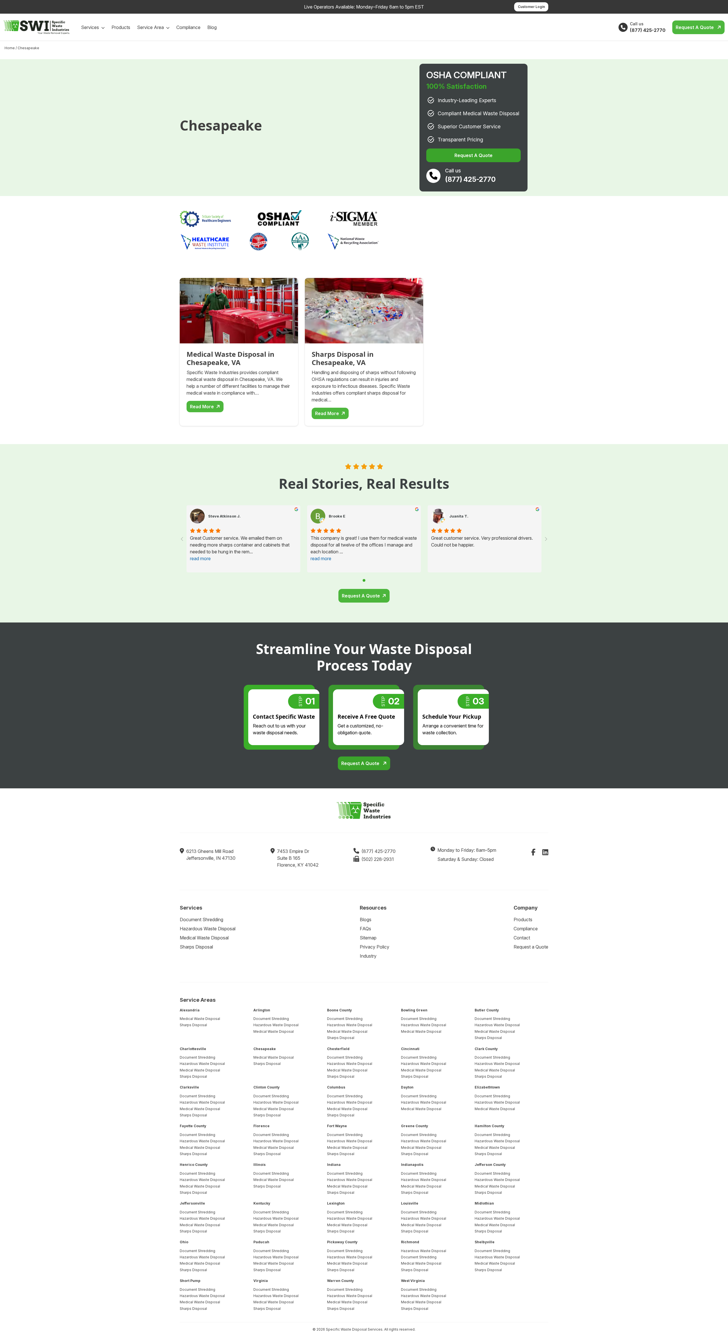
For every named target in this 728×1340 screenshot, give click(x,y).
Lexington (336, 1203)
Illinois (259, 1164)
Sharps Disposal (196, 947)
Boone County (339, 1010)
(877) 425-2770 (378, 851)
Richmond (410, 1242)
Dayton (407, 1087)
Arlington (261, 1010)
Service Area (151, 27)
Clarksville (189, 1087)
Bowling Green (414, 1010)
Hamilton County (489, 1126)
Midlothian (484, 1203)
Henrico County (194, 1164)
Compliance (188, 27)
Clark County (486, 1049)
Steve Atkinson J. (224, 516)
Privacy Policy (374, 947)
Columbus (336, 1087)
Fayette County (193, 1126)
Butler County (487, 1010)
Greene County (414, 1126)
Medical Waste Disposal (204, 938)
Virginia (260, 1281)
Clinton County (266, 1087)
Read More (202, 406)
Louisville (409, 1203)
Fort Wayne (337, 1126)
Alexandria (190, 1010)
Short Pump (190, 1281)
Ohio (184, 1242)
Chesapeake (264, 1049)
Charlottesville (193, 1049)
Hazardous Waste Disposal (207, 928)
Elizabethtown (487, 1087)
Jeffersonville (192, 1203)
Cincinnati (410, 1049)
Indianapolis (412, 1164)
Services (90, 27)
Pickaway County (342, 1242)
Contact (522, 938)
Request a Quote (695, 27)
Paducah (261, 1242)
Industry (368, 956)
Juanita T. (458, 516)
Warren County (340, 1281)
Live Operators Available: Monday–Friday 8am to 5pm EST (364, 7)
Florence (261, 1126)
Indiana (334, 1164)
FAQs (365, 928)
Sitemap (368, 938)
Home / (11, 48)
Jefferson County (490, 1164)
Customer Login (531, 7)
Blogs (365, 919)
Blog (212, 27)
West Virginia (413, 1281)
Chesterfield (338, 1049)
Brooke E (337, 516)
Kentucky (261, 1203)
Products (120, 27)
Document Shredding (201, 919)
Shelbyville (485, 1242)
